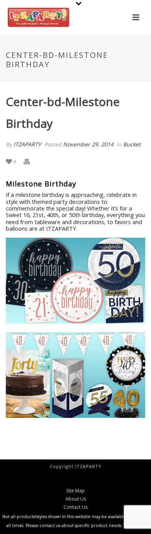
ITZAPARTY (27, 144)
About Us (75, 499)
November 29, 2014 (88, 144)
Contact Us (75, 507)
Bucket (132, 144)
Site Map (75, 491)
